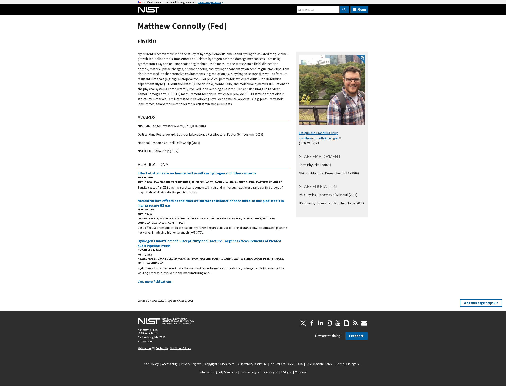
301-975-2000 (145, 341)
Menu (362, 9)
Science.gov (270, 372)
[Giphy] (346, 323)
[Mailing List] (364, 323)
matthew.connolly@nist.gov (318, 138)
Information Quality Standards (218, 372)
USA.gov (286, 372)
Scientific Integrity (347, 364)
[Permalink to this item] (158, 117)
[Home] (148, 9)
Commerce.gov (250, 372)
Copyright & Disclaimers (219, 364)
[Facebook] (312, 323)
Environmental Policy (319, 364)
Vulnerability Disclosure (252, 364)
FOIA (300, 364)
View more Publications (155, 281)
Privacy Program (191, 364)
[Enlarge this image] (332, 90)
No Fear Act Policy (282, 364)
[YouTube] (338, 323)
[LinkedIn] (320, 323)
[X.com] (303, 323)
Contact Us (162, 348)
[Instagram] (329, 323)
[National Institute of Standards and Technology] (166, 321)
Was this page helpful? (481, 303)
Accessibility (169, 364)
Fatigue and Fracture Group (318, 133)
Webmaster (144, 348)
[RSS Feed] (355, 323)
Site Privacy (151, 364)
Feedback (356, 336)
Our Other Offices (180, 348)
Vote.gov (300, 372)
